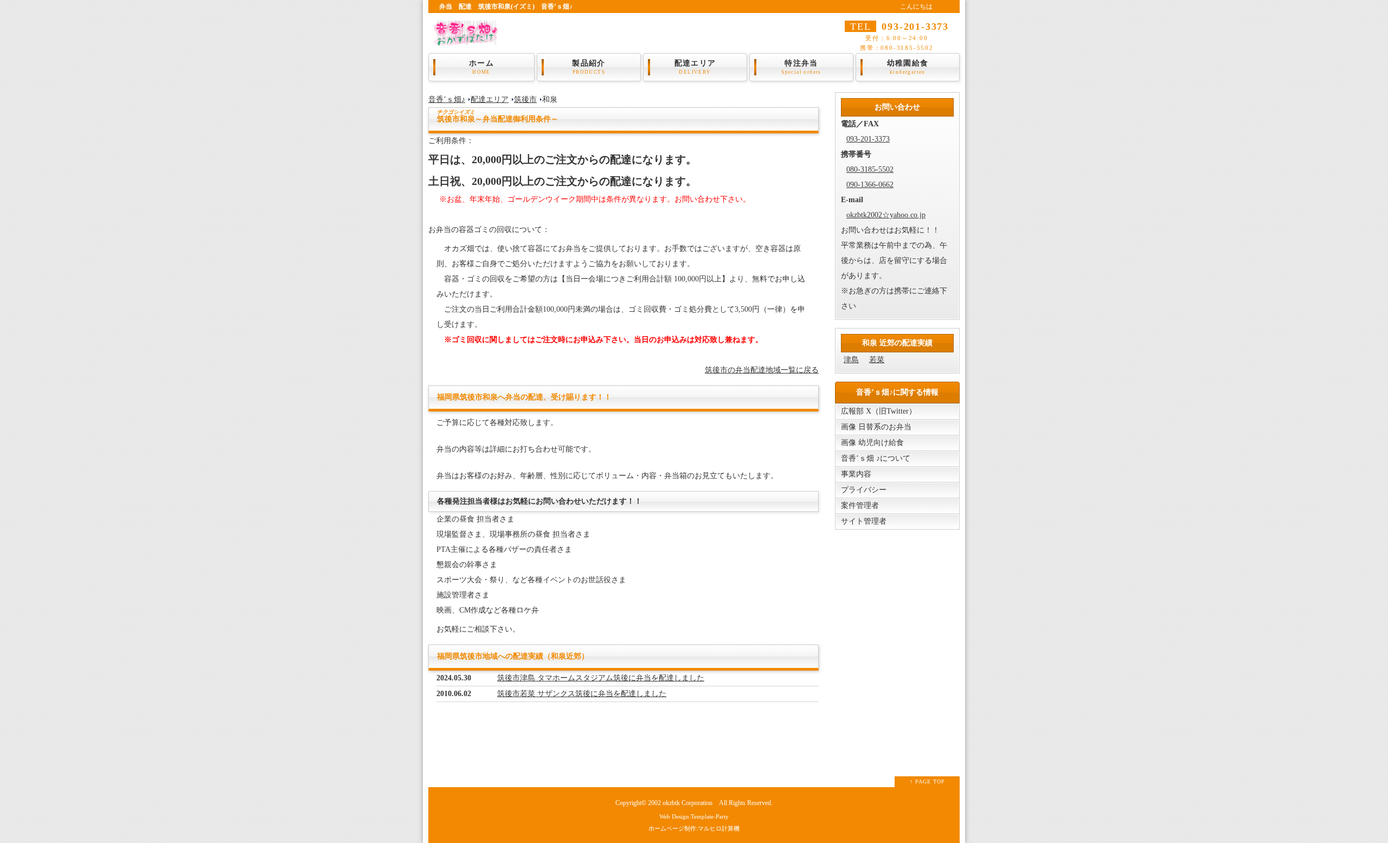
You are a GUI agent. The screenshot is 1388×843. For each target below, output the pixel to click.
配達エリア (695, 67)
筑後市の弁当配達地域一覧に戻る (762, 370)
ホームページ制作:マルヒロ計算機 (694, 828)
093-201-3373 (868, 139)
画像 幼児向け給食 (872, 443)
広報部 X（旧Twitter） (878, 411)
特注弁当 (801, 67)
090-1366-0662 (870, 185)
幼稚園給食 (908, 67)
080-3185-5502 (870, 169)
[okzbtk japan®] (469, 38)
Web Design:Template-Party (694, 816)
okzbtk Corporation (687, 803)
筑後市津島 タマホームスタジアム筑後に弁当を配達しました (600, 678)
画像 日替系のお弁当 (876, 427)
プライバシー (863, 490)
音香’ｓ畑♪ (446, 99)
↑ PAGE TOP (927, 781)
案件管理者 (860, 505)
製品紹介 (589, 67)
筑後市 (525, 99)
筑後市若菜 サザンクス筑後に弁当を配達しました (581, 694)
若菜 (876, 360)
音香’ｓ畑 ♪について (875, 458)
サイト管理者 (863, 521)
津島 (851, 360)
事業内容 (856, 474)
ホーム (481, 67)
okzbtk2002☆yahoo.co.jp (886, 215)
